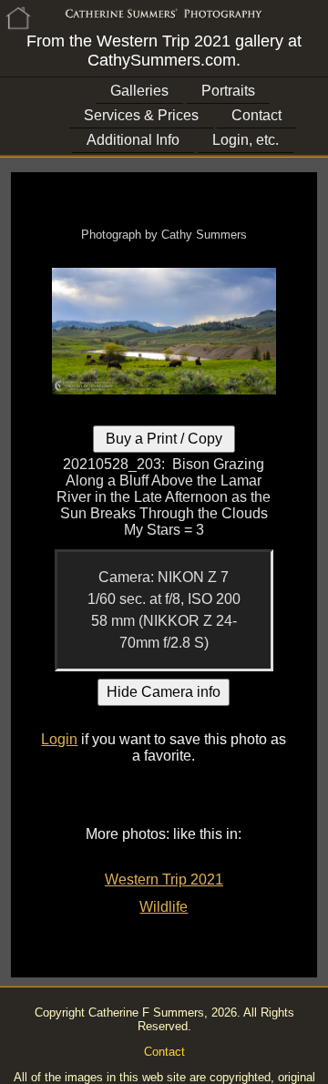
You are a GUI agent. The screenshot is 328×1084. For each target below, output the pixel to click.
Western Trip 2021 (164, 879)
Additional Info (133, 140)
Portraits (228, 90)
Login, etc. (245, 140)
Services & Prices (141, 115)
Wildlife (163, 907)
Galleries (139, 90)
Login (59, 739)
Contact (256, 115)
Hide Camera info (163, 692)
